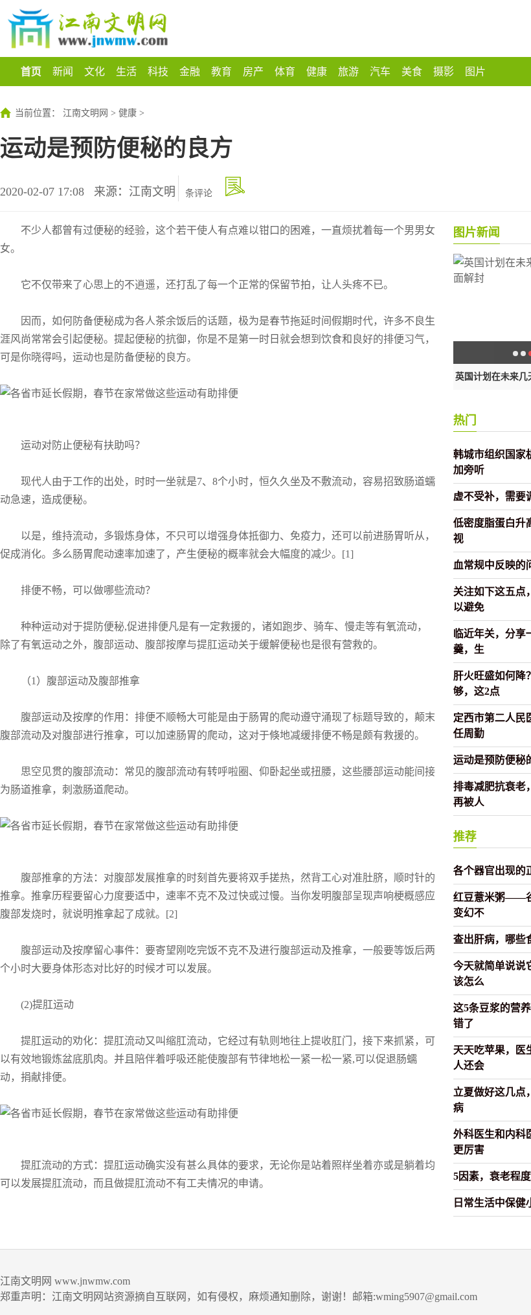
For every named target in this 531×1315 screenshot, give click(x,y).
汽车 (380, 71)
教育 (221, 71)
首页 (31, 71)
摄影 (443, 71)
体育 (285, 71)
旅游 (348, 71)
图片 (475, 71)
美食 (411, 71)
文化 (94, 71)
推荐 (465, 836)
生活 (126, 71)
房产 (253, 71)
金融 (189, 71)
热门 (465, 420)
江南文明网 (85, 113)
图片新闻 (476, 232)
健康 (316, 71)
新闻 (62, 71)
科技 (158, 71)
